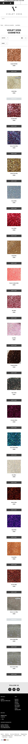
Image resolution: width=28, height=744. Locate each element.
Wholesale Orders (18, 735)
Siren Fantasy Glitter (14, 447)
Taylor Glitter (14, 392)
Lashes (16, 708)
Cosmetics (17, 703)
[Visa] (2, 739)
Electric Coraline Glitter (14, 283)
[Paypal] (8, 739)
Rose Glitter (14, 228)
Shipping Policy (4, 715)
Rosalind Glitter (14, 118)
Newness (16, 699)
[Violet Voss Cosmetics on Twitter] (14, 689)
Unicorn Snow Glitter (14, 666)
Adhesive (16, 700)
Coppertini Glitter (14, 365)
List (25, 38)
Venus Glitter (14, 200)
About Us (7, 734)
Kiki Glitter (14, 310)
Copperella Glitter (14, 63)
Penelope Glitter (14, 420)
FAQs (3, 719)
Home (2, 25)
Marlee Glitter (14, 502)
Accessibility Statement (5, 727)
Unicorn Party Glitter (14, 146)
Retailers (2, 699)
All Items (16, 702)
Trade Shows (4, 737)
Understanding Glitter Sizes (7, 735)
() (24, 3)
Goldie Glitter (14, 91)
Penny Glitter (14, 557)
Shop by (3, 37)
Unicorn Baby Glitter (14, 639)
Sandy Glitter (14, 255)
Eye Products (17, 705)
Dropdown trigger (10, 3)
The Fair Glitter (14, 584)
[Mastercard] (5, 739)
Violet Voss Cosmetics (9, 25)
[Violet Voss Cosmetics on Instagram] (18, 689)
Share (3, 43)
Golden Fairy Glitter (14, 173)
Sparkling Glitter (18, 709)
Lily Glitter (14, 337)
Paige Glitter (14, 529)
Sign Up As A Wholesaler (5, 700)
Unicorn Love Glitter (14, 612)
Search (2, 734)
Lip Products (17, 706)
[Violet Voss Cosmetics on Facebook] (9, 689)
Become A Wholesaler (14, 734)
